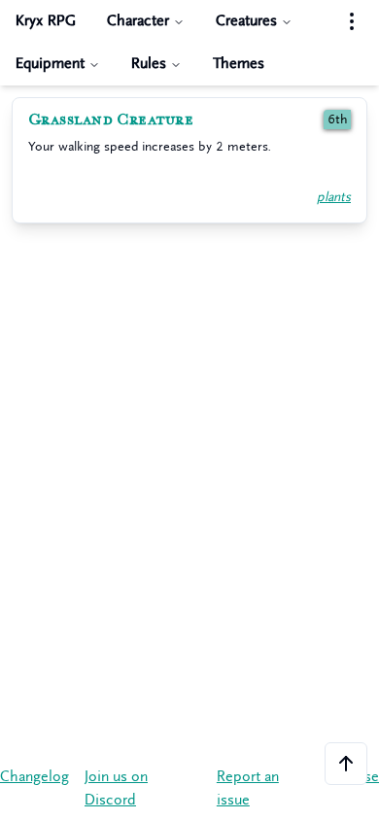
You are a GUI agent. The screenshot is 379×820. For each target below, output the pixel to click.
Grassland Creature (110, 119)
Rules (148, 63)
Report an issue (248, 788)
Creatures (246, 21)
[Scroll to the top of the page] (346, 763)
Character (138, 21)
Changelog (34, 776)
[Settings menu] (352, 21)
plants (334, 196)
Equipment (50, 63)
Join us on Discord (116, 788)
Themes (238, 63)
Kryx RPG (46, 21)
